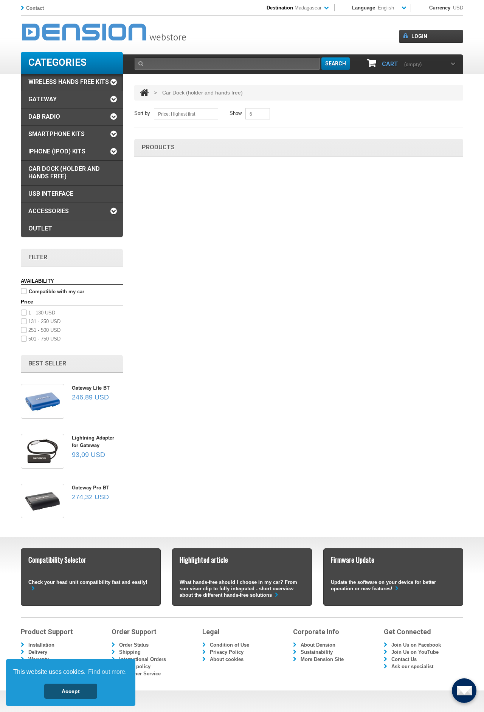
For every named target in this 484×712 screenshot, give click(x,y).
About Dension (318, 645)
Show (236, 113)
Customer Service (140, 673)
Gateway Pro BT (90, 487)
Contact (35, 8)
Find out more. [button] (107, 672)
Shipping (130, 652)
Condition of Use (229, 645)
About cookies (227, 659)
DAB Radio (44, 116)
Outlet (40, 228)
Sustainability (317, 652)
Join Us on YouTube (415, 652)
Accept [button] (71, 691)
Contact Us (404, 659)
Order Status (134, 645)
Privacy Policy (227, 652)
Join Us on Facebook (416, 645)
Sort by (142, 113)
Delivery (37, 652)
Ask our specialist (412, 666)
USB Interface (50, 193)
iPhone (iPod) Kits (56, 151)
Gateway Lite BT (91, 387)
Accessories (48, 211)
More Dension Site (322, 659)
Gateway (42, 99)
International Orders (142, 659)
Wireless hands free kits (68, 81)
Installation (41, 645)
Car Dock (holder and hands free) (64, 172)
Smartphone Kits (56, 134)
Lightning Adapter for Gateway (93, 441)
